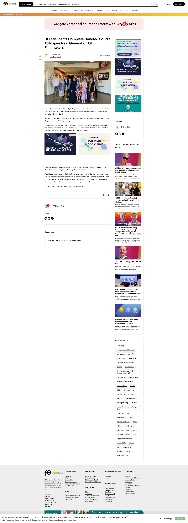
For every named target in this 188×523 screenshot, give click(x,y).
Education (68, 476)
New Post (108, 492)
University (120, 451)
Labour (119, 399)
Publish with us (49, 500)
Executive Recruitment (72, 498)
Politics (119, 426)
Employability (69, 480)
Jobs (108, 10)
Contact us (48, 496)
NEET (128, 413)
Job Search (68, 499)
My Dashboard (110, 494)
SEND (127, 430)
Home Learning (129, 390)
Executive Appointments (73, 496)
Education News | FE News (66, 186)
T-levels (131, 443)
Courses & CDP (130, 480)
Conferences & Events (132, 478)
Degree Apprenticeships (125, 382)
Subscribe (178, 4)
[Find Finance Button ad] (128, 48)
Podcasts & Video (87, 10)
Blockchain (132, 358)
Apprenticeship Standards (125, 350)
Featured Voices (90, 478)
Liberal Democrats (130, 399)
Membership (109, 499)
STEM (135, 434)
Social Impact (69, 486)
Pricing (87, 492)
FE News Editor (55, 55)
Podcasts (108, 476)
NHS (131, 417)
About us (47, 495)
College (119, 367)
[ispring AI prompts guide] (60, 154)
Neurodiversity (122, 417)
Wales (128, 451)
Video (107, 478)
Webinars (128, 489)
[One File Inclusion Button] (95, 154)
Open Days (129, 484)
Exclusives (64, 10)
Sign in (169, 4)
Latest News (54, 10)
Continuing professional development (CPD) (125, 372)
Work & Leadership (71, 482)
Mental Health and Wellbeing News (126, 408)
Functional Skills (122, 386)
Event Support (89, 501)
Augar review (121, 358)
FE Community (49, 498)
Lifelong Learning (122, 403)
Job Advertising (90, 498)
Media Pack (88, 494)
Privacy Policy (49, 504)
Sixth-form (136, 430)
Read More (72, 520)
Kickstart (131, 394)
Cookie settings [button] (166, 519)
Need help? (108, 501)
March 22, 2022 (55, 57)
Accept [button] (180, 519)
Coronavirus (121, 377)
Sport (128, 434)
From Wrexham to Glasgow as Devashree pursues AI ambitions (57, 4)
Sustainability (121, 443)
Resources (79, 186)
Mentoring (120, 413)
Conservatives (129, 367)
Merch (122, 10)
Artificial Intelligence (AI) (125, 354)
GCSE (119, 390)
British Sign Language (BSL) (126, 362)
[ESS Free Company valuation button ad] (128, 103)
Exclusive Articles (90, 476)
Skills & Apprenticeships (73, 484)
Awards (127, 476)
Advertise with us (50, 502)
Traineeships (127, 447)
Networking (129, 482)
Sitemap (47, 506)
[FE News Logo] (9, 4)
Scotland (120, 430)
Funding (133, 386)
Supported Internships (124, 439)
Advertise (100, 10)
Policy (135, 422)
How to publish (110, 488)
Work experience (122, 456)
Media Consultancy (91, 499)
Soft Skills (120, 434)
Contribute (75, 10)
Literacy (134, 403)
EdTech (67, 478)
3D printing (120, 346)
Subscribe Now (132, 10)
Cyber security (133, 377)
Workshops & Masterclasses (130, 492)
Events (114, 10)
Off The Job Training (123, 422)
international (121, 394)
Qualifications (129, 426)
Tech (118, 447)
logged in (61, 240)
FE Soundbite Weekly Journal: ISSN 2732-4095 (93, 481)
